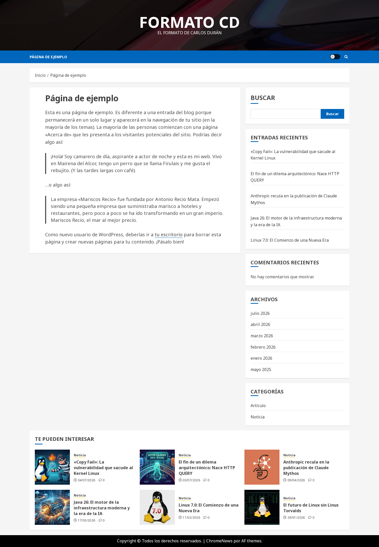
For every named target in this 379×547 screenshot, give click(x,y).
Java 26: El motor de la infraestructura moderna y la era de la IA (102, 508)
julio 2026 (260, 313)
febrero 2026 (263, 347)
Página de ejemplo (48, 56)
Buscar (263, 97)
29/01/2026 (296, 518)
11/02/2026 (191, 518)
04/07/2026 (86, 480)
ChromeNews (219, 541)
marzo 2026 (262, 336)
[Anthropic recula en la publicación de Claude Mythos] (261, 467)
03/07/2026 (191, 480)
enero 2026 (261, 358)
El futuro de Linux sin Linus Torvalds (311, 508)
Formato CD (189, 21)
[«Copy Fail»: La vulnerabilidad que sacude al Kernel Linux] (52, 467)
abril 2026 (260, 324)
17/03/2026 (86, 520)
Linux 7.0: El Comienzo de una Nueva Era (290, 240)
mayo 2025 (261, 369)
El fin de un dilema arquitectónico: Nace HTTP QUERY (207, 467)
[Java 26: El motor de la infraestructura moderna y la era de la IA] (52, 507)
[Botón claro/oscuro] (335, 56)
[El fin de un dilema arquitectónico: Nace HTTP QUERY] (157, 467)
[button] (346, 57)
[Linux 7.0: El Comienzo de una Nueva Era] (157, 507)
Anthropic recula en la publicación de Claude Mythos (306, 467)
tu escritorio (169, 234)
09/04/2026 (296, 480)
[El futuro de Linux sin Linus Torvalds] (261, 507)
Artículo (258, 405)
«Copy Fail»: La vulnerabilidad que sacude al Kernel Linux (103, 467)
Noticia (258, 417)
